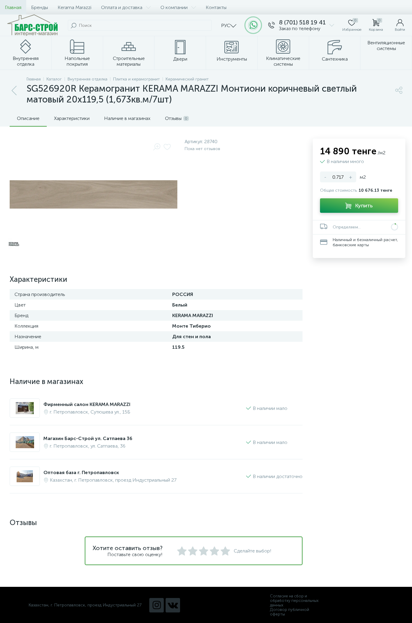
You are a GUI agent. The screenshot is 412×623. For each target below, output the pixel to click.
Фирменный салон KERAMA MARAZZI (86, 404)
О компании (174, 7)
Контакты (216, 7)
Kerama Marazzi (74, 7)
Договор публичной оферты (289, 611)
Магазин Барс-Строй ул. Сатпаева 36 (87, 438)
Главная (13, 7)
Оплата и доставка (121, 7)
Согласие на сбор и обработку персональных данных (294, 600)
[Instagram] (156, 605)
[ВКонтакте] (173, 605)
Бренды (39, 7)
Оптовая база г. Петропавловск (81, 472)
